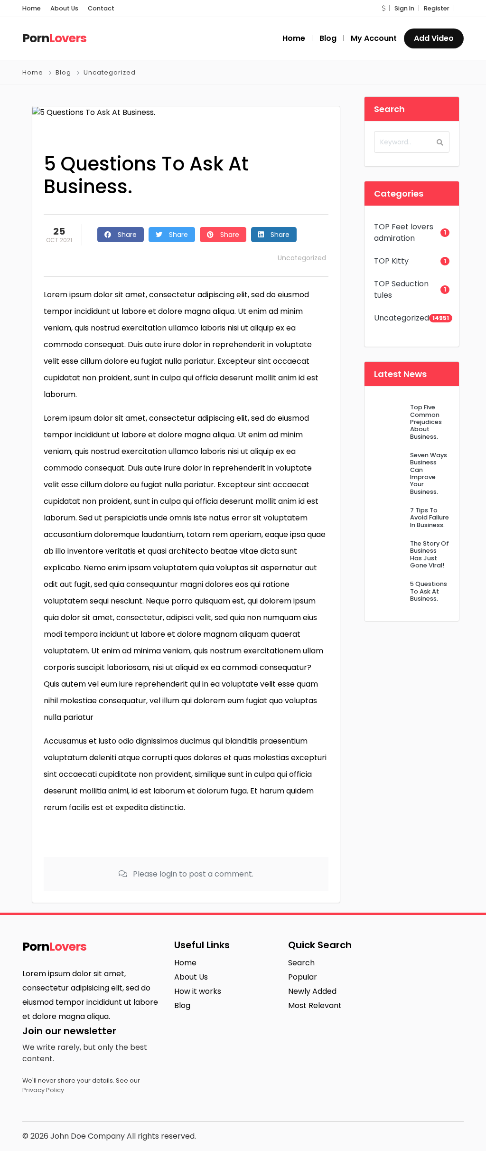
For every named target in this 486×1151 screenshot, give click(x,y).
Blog (63, 72)
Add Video (434, 38)
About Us (64, 8)
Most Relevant (315, 1005)
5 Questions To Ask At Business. (428, 591)
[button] (383, 8)
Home (31, 8)
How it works (197, 991)
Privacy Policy (43, 1090)
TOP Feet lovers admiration (403, 232)
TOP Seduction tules (401, 289)
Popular (302, 977)
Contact (101, 8)
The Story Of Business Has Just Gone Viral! (429, 554)
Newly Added (312, 991)
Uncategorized (110, 72)
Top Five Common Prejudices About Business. (426, 421)
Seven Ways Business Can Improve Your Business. (428, 473)
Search (301, 962)
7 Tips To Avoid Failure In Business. (429, 517)
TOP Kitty (391, 260)
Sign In (404, 8)
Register (436, 8)
